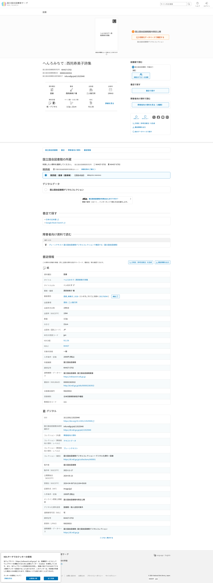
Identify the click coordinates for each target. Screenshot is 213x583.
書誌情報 (87, 150)
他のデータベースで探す (143, 131)
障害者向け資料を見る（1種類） (150, 104)
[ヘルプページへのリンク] (106, 54)
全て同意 (51, 578)
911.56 (66, 340)
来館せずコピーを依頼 (141, 77)
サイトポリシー (111, 576)
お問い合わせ (71, 576)
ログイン (207, 6)
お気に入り (136, 118)
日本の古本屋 (51, 219)
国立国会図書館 (51, 150)
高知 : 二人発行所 (70, 302)
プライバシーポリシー (95, 576)
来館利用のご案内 (87, 169)
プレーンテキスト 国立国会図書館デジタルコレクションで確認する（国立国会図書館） (84, 244)
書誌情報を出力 (140, 127)
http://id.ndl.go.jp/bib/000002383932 (79, 385)
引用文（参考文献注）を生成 (145, 123)
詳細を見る (109, 103)
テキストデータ (70, 440)
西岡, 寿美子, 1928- (71, 296)
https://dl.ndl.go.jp (71, 532)
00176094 (104, 296)
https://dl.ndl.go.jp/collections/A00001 (80, 459)
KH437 (66, 346)
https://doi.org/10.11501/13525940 (78, 421)
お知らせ (81, 576)
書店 (63, 150)
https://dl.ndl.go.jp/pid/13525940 (77, 430)
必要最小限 (33, 578)
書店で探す (150, 90)
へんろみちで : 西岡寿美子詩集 (76, 279)
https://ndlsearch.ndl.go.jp (75, 376)
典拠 (114, 296)
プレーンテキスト (71, 448)
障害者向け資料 (74, 150)
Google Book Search (54, 222)
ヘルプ (197, 6)
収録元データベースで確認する (151, 37)
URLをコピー (145, 118)
